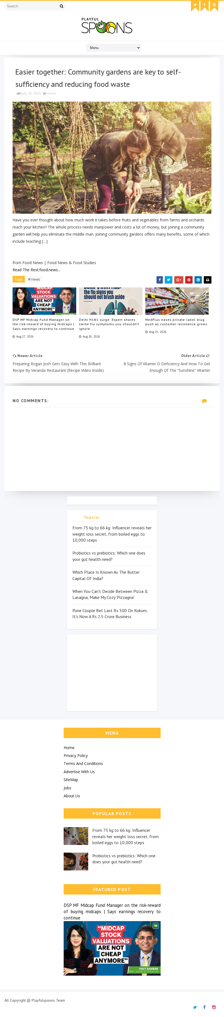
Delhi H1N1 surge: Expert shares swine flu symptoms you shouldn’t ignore (109, 324)
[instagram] (214, 6)
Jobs (67, 787)
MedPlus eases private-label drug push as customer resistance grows (176, 322)
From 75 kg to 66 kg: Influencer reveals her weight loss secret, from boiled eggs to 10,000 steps (112, 534)
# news (34, 279)
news (51, 93)
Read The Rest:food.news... (36, 269)
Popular (92, 517)
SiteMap (71, 779)
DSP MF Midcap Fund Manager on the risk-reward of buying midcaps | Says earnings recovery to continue (43, 324)
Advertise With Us (79, 771)
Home (69, 747)
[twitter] (195, 6)
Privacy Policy (76, 755)
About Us (72, 795)
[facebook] (205, 6)
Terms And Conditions (83, 763)
